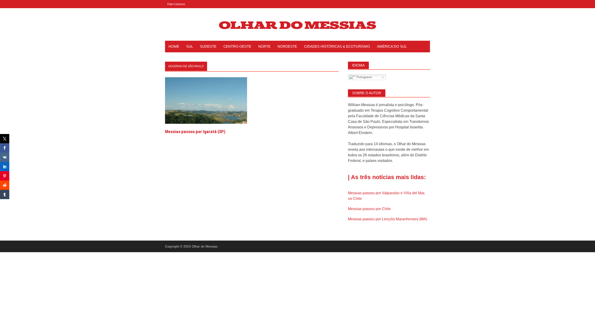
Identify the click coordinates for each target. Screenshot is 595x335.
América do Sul (392, 46)
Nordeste (287, 46)
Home (174, 46)
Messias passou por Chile (369, 209)
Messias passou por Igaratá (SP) (195, 131)
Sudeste (208, 46)
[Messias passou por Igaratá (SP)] (206, 100)
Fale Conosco (176, 4)
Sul (189, 46)
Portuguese (364, 77)
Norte (264, 46)
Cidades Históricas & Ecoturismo (337, 46)
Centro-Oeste (237, 46)
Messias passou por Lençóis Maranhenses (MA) (387, 219)
